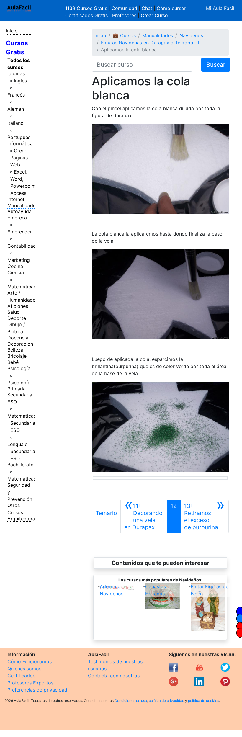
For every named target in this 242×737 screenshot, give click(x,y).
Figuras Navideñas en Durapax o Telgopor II (150, 42)
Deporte (16, 318)
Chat (147, 8)
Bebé (13, 362)
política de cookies (203, 700)
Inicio (12, 31)
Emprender (19, 232)
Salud (13, 312)
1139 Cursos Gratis (87, 8)
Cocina (15, 266)
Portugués (18, 137)
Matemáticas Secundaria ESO (21, 423)
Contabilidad (21, 246)
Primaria (16, 389)
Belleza (15, 350)
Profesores (124, 15)
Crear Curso (154, 15)
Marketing (18, 260)
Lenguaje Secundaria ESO (21, 451)
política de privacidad (166, 700)
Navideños (191, 35)
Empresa (17, 217)
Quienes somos (24, 668)
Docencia (17, 338)
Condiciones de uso (131, 700)
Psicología (18, 368)
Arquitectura (21, 519)
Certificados (21, 676)
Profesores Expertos (30, 683)
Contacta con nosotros (114, 676)
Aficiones (17, 306)
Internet (15, 199)
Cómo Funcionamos (29, 661)
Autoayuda (19, 211)
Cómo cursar (171, 8)
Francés (16, 95)
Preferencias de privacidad (37, 690)
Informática (20, 143)
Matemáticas (21, 287)
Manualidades (22, 205)
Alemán (15, 109)
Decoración (20, 344)
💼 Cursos (124, 35)
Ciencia (15, 272)
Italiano (15, 123)
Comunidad (124, 8)
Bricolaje (17, 356)
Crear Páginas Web (19, 158)
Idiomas (16, 73)
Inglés (20, 81)
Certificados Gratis (86, 15)
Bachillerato (20, 465)
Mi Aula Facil (220, 8)
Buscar (215, 64)
